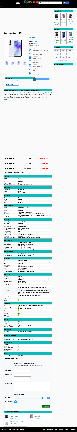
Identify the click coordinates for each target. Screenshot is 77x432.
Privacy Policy (50, 429)
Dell (63, 57)
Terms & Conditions (59, 429)
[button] (18, 2)
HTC (70, 50)
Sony (56, 54)
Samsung (16, 411)
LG (63, 54)
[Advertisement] (28, 20)
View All (71, 47)
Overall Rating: (9, 397)
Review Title (9, 379)
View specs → (13, 418)
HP (56, 57)
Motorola (70, 54)
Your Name (8, 370)
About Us (67, 429)
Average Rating (9, 401)
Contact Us (73, 429)
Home (44, 429)
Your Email (8, 374)
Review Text (9, 383)
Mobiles (36, 43)
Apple (63, 50)
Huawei (70, 57)
